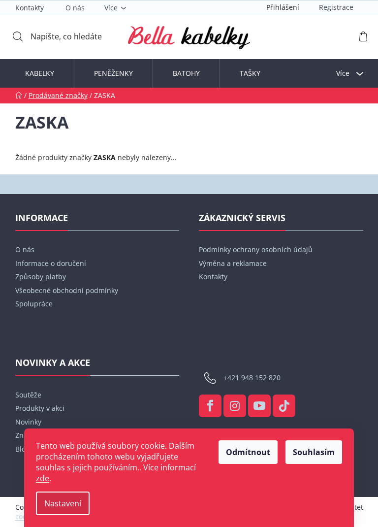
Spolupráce (34, 303)
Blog (22, 449)
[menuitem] (39, 73)
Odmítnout (248, 452)
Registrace (336, 7)
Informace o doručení (50, 263)
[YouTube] (259, 406)
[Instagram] (234, 406)
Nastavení (62, 503)
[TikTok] (284, 406)
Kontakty (29, 7)
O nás (75, 7)
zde (42, 478)
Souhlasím (314, 452)
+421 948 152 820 (252, 377)
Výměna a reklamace (233, 263)
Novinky (28, 422)
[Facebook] (210, 406)
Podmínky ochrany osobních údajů (256, 249)
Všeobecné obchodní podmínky (66, 290)
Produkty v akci (39, 408)
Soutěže (28, 394)
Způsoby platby (40, 276)
